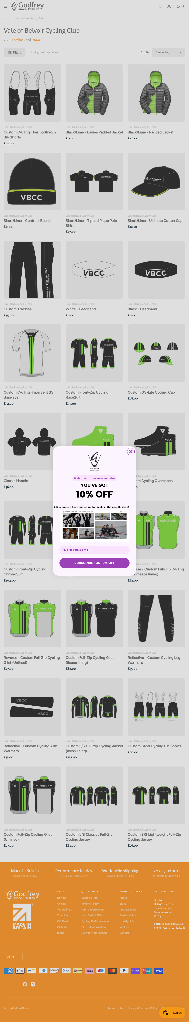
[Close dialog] (131, 451)
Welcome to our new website (94, 478)
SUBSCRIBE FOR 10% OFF (94, 562)
